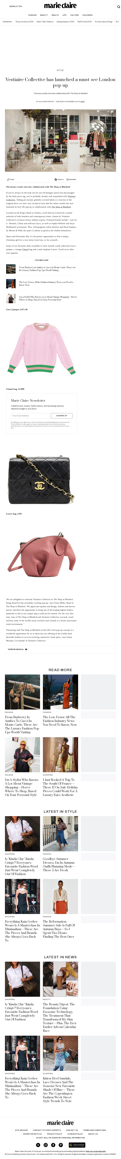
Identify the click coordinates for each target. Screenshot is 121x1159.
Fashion (32, 15)
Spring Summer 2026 (65, 22)
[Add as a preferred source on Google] (86, 1145)
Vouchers (87, 15)
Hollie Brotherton (46, 101)
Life (65, 15)
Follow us (60, 179)
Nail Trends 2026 (85, 22)
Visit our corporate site (96, 1151)
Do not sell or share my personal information (60, 1138)
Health (55, 15)
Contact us (72, 1130)
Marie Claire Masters (45, 22)
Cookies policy (75, 1134)
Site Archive (21, 1130)
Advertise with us (32, 1134)
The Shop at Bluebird (61, 207)
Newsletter (72, 179)
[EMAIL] (26, 649)
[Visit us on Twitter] (38, 1145)
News (82, 101)
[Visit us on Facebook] (53, 1145)
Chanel (25, 249)
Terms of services (37, 422)
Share (12, 179)
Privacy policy (54, 1134)
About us (93, 1134)
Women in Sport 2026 (24, 22)
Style (60, 70)
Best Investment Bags (103, 22)
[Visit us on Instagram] (46, 1145)
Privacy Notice (15, 424)
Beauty (44, 15)
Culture (74, 15)
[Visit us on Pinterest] (61, 1145)
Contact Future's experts (47, 1130)
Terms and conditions (94, 1130)
